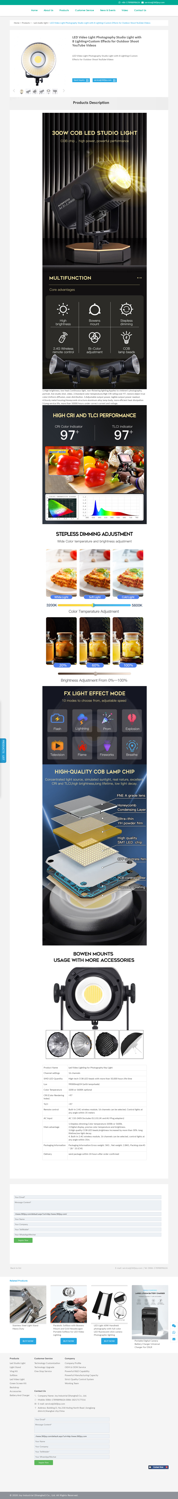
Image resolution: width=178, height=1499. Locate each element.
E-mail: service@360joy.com (128, 1268)
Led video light (17, 1379)
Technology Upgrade (44, 1367)
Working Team (72, 1383)
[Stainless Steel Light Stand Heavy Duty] (28, 1304)
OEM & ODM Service (75, 1367)
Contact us (140, 10)
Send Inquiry (80, 80)
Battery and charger (20, 1395)
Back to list (15, 1268)
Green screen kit (18, 1383)
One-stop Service (43, 1371)
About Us (48, 10)
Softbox (13, 1375)
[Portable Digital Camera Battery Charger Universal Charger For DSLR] (150, 1312)
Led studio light (41, 23)
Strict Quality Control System (79, 1379)
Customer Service (84, 10)
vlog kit (14, 1371)
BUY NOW (28, 1341)
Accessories (15, 1391)
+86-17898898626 (130, 2)
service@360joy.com (154, 2)
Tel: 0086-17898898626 (156, 1268)
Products (64, 10)
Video (125, 10)
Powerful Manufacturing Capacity (81, 1375)
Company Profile (73, 1363)
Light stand (15, 1367)
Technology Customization (47, 1363)
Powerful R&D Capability (77, 1371)
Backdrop (14, 1387)
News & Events (107, 10)
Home (34, 10)
